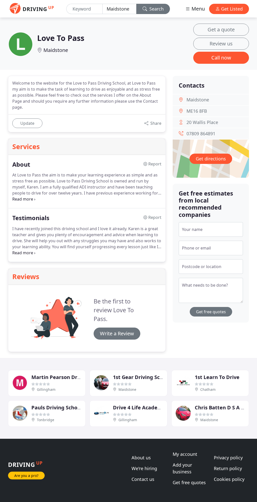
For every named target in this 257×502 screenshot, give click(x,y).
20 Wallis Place (202, 122)
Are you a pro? (26, 475)
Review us (221, 43)
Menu (197, 8)
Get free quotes (211, 312)
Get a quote (221, 29)
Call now (221, 57)
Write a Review (117, 333)
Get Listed (231, 9)
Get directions (211, 159)
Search (156, 9)
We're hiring (144, 468)
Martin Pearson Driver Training (70, 377)
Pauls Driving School (56, 407)
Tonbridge (45, 419)
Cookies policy (229, 479)
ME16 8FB (196, 111)
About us (141, 458)
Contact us (143, 479)
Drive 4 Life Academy (139, 407)
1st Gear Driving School (141, 377)
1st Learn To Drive (217, 377)
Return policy (228, 468)
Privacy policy (228, 458)
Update (27, 123)
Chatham (208, 389)
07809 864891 (200, 134)
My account (185, 454)
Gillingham (46, 389)
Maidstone (55, 50)
